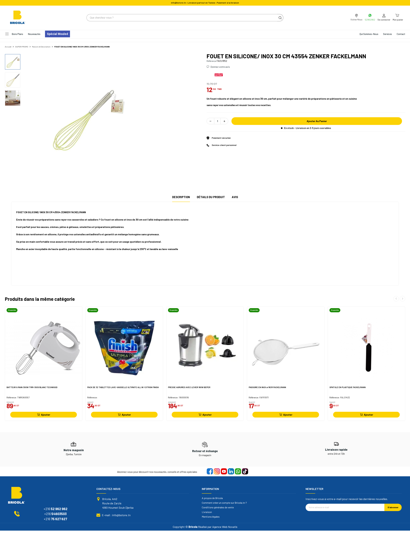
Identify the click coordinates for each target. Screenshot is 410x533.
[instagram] (217, 471)
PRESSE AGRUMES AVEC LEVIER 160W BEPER (189, 387)
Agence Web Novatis (224, 527)
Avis (235, 197)
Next (196, 117)
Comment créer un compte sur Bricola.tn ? (224, 502)
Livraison (207, 512)
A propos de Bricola (212, 498)
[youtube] (224, 471)
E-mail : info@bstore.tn (116, 515)
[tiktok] (245, 471)
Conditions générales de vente (218, 507)
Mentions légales (211, 516)
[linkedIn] (231, 471)
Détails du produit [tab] (211, 197)
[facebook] (210, 471)
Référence (211, 61)
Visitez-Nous (356, 19)
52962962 (370, 19)
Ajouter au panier (317, 121)
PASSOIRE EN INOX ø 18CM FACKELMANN (267, 387)
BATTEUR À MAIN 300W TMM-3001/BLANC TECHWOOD (32, 387)
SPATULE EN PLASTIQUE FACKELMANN (347, 387)
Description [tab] (181, 197)
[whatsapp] (238, 471)
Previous (29, 117)
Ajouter (45, 414)
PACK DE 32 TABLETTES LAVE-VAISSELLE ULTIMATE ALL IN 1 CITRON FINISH (123, 387)
